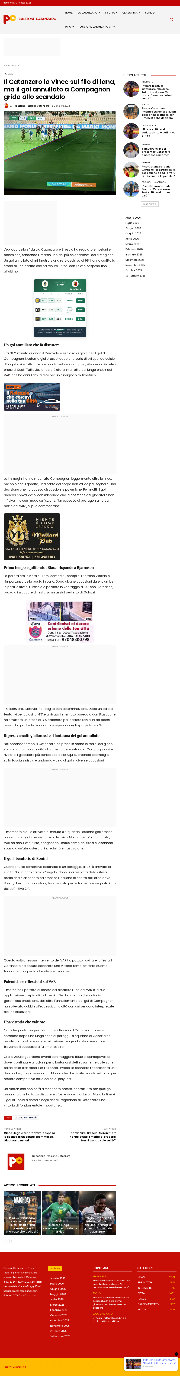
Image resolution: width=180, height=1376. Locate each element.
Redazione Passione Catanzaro (31, 106)
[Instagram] (159, 1367)
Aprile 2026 (132, 239)
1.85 (44, 309)
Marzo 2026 (133, 244)
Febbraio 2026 (134, 249)
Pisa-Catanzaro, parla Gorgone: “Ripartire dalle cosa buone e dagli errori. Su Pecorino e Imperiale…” (158, 171)
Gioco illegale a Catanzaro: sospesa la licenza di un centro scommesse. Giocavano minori (29, 1136)
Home (7, 65)
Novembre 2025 (135, 265)
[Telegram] (166, 1367)
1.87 (44, 300)
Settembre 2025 (135, 275)
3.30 (51, 309)
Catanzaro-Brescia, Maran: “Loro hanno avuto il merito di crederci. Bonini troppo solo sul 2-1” (93, 1136)
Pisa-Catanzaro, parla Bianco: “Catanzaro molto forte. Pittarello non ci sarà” (158, 190)
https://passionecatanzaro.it (45, 1160)
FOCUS (15, 65)
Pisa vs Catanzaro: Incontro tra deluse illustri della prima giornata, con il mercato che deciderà (22, 1225)
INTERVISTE (147, 82)
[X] (174, 1367)
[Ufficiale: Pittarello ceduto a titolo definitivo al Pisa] (131, 131)
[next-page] (11, 1241)
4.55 (58, 309)
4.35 (58, 300)
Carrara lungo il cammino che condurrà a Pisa (60, 1228)
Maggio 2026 (133, 233)
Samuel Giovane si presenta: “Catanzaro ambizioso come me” (156, 152)
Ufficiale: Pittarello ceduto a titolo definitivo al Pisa (158, 132)
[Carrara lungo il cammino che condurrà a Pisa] (60, 1213)
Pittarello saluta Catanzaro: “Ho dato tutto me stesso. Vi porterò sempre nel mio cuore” (157, 92)
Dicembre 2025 (135, 260)
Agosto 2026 (133, 217)
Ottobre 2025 (134, 270)
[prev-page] (6, 1241)
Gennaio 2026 (134, 254)
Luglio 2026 (132, 223)
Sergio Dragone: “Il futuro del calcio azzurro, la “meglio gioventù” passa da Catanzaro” (98, 1225)
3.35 (51, 300)
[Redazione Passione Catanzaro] (6, 105)
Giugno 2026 (133, 228)
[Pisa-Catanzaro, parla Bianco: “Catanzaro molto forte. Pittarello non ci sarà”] (131, 189)
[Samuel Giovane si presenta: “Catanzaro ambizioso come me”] (131, 150)
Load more (148, 203)
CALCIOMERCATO (60, 1221)
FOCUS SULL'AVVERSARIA (154, 182)
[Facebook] (151, 1367)
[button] (171, 20)
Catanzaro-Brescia (25, 1117)
